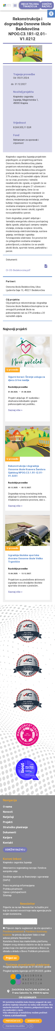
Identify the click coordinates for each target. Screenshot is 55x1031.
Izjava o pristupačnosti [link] (15, 1015)
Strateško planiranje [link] (15, 827)
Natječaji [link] (8, 817)
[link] (51, 13)
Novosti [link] (8, 811)
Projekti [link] (7, 822)
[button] (15, 5)
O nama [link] (7, 806)
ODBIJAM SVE (33, 1021)
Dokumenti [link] (9, 832)
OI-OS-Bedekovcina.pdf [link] (18, 270)
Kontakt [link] (8, 842)
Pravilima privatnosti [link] (13, 931)
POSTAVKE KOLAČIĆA (15, 1026)
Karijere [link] (7, 837)
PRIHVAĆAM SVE (13, 1021)
